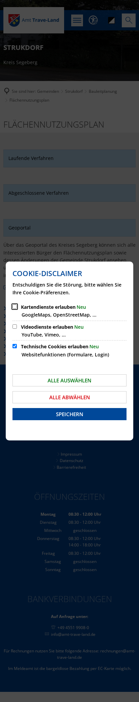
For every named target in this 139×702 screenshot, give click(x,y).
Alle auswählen (69, 380)
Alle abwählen (69, 397)
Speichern (69, 414)
